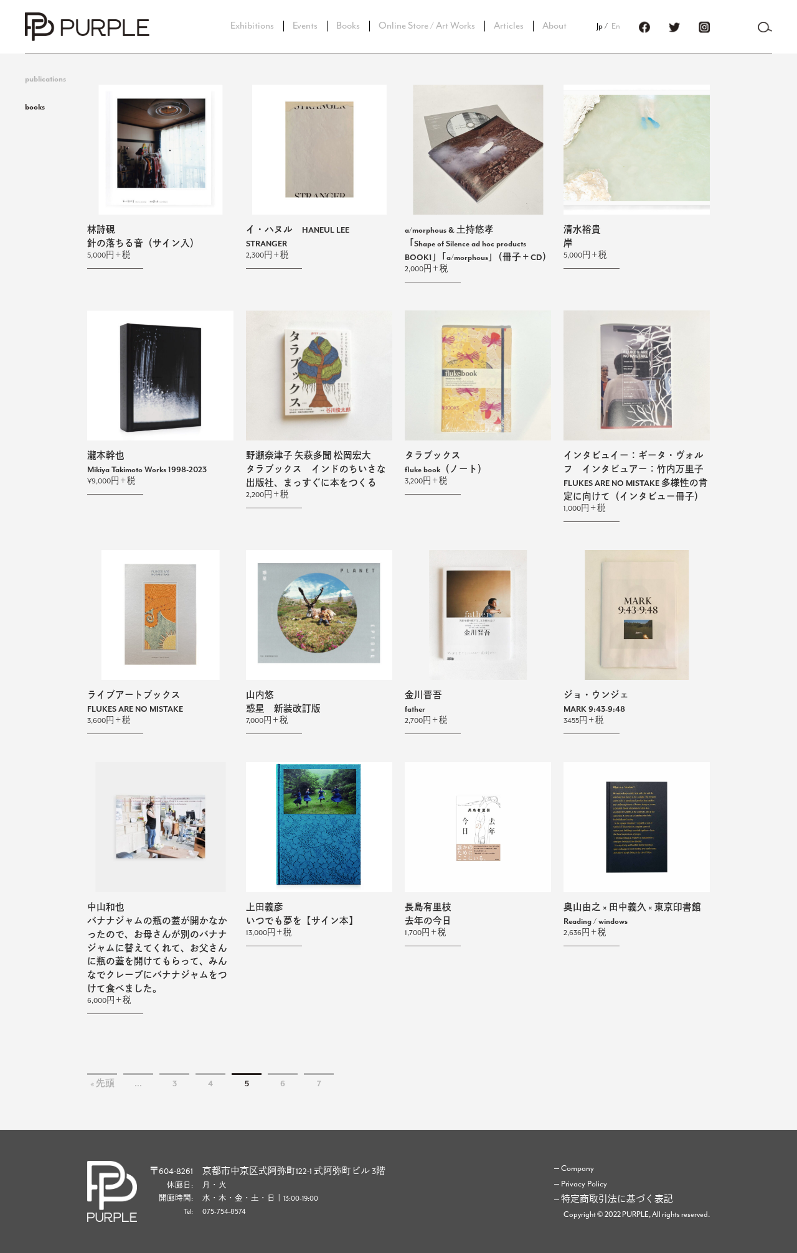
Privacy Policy (584, 1184)
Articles (509, 26)
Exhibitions (252, 26)
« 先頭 (102, 1084)
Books (348, 26)
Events (305, 26)
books (35, 107)
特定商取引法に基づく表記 (617, 1199)
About (554, 26)
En (615, 26)
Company (577, 1168)
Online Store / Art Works (427, 26)
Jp (600, 26)
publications (45, 79)
